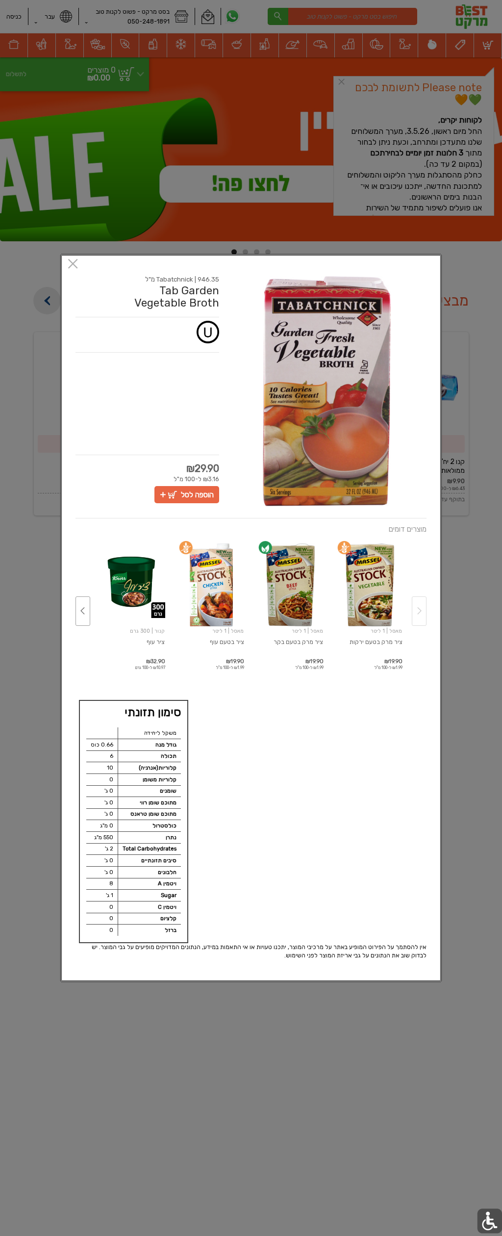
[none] (369, 600)
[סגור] (73, 264)
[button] (326, 391)
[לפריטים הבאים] (82, 611)
